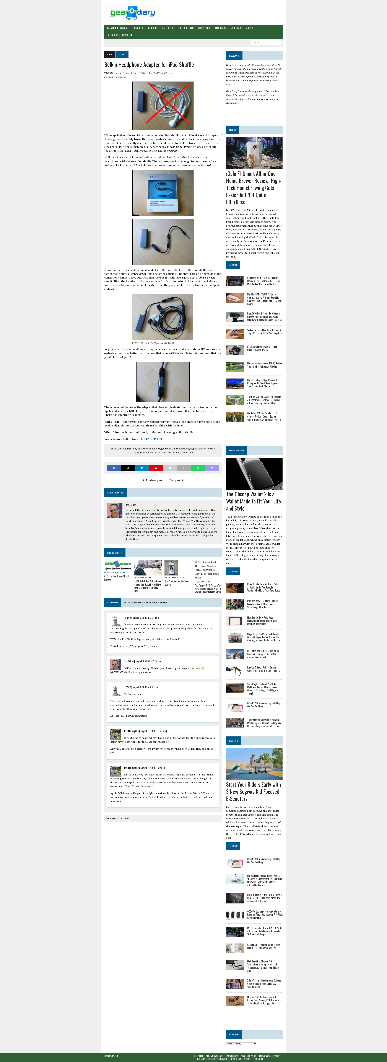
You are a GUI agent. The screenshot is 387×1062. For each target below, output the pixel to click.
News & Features (142, 578)
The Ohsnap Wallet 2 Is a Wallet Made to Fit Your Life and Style (253, 501)
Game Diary (220, 28)
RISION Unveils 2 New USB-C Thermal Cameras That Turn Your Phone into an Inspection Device (264, 898)
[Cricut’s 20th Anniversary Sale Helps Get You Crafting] (235, 709)
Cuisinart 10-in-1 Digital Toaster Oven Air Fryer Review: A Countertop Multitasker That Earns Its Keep (263, 281)
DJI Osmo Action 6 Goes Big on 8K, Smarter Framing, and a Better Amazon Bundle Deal (263, 654)
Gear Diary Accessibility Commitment (212, 1059)
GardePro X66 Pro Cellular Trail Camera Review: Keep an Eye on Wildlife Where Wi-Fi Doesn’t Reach (264, 416)
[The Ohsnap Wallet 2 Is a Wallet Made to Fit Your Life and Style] (254, 487)
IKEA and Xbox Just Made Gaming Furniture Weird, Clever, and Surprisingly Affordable (262, 604)
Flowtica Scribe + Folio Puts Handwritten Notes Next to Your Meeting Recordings (262, 621)
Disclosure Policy (248, 1056)
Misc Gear (236, 28)
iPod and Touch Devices (160, 73)
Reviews (121, 573)
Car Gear (152, 28)
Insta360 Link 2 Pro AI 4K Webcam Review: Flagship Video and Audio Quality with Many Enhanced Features (264, 317)
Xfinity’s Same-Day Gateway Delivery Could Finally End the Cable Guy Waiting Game (264, 984)
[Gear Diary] (132, 12)
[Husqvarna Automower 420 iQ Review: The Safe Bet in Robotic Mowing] (235, 370)
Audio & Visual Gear (126, 73)
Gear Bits (233, 740)
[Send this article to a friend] (170, 468)
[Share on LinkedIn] (142, 468)
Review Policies (232, 1056)
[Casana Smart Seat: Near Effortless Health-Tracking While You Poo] (235, 951)
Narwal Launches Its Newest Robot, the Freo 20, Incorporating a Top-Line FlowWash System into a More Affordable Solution (264, 880)
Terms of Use (235, 1059)
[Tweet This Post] (128, 468)
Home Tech (138, 28)
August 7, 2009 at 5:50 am (153, 731)
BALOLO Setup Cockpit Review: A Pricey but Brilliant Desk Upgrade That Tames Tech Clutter (262, 383)
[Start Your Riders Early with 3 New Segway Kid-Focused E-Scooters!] (254, 778)
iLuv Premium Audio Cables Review (176, 583)
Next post (174, 480)
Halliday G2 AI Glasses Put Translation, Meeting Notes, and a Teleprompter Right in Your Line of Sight (263, 966)
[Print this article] (184, 468)
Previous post (154, 480)
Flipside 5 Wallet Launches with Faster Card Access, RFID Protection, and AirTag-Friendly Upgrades (264, 1000)
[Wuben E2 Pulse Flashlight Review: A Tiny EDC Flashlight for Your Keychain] (235, 336)
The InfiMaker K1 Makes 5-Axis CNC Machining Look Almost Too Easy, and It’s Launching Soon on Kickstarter (264, 723)
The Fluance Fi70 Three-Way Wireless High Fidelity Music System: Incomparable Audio (208, 589)
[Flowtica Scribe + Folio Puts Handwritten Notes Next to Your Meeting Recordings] (235, 624)
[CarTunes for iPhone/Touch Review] (118, 568)
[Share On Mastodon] (212, 468)
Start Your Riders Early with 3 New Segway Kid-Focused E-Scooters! (253, 791)
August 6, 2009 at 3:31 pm (145, 618)
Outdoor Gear (186, 28)
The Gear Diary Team (214, 1056)
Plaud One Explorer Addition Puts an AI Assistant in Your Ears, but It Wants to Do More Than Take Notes (264, 587)
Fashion (249, 28)
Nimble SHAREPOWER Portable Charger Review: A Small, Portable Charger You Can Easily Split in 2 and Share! (264, 299)
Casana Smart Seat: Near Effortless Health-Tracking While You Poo (263, 946)
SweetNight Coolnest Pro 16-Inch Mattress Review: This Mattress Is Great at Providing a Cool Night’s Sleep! (263, 688)
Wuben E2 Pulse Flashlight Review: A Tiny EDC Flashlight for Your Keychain (264, 331)
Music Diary (110, 573)
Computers (204, 28)
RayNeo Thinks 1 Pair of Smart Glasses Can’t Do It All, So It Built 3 (263, 669)
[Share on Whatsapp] (198, 468)
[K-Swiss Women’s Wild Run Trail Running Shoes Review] (235, 353)
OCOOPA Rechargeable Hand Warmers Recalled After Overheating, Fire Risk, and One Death (265, 915)
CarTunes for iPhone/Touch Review (116, 578)
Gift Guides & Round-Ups (119, 35)
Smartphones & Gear (117, 28)
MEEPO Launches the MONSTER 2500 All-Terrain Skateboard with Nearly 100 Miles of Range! (264, 931)
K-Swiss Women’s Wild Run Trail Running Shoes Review (262, 348)
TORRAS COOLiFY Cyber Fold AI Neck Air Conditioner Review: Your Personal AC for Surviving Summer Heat (264, 400)
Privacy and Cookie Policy (269, 1056)
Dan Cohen (121, 77)
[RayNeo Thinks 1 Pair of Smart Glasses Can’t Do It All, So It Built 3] (235, 674)
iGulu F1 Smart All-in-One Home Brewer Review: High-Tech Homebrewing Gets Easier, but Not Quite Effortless (253, 187)
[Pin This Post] (156, 468)
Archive (247, 1059)
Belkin (143, 73)
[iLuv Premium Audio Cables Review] (171, 573)
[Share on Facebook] (114, 468)
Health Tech (168, 28)
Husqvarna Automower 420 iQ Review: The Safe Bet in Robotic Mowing (265, 365)
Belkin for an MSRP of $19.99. (143, 439)
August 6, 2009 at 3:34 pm (148, 661)
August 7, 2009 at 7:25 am (152, 768)
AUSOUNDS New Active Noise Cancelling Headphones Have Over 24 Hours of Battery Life (147, 586)
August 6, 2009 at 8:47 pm (145, 687)
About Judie (198, 1056)
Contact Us (258, 1059)
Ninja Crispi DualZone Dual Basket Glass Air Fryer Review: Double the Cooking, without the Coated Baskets (264, 637)
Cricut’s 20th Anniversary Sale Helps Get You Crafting (264, 704)
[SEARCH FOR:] (266, 42)
